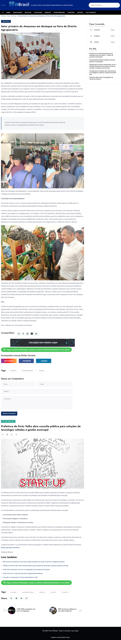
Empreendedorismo (27, 370)
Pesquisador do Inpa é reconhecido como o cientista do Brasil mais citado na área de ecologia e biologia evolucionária (102, 66)
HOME (8, 12)
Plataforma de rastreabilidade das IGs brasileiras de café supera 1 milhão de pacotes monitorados (101, 55)
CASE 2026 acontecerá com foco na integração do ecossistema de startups (26, 569)
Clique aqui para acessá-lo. (10, 547)
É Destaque (13, 592)
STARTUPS (70, 12)
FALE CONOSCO (91, 12)
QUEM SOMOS (17, 12)
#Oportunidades (8, 421)
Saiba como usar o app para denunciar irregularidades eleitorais (23, 573)
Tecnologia (65, 592)
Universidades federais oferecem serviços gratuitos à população (102, 60)
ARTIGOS (80, 12)
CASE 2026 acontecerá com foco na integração (26, 610)
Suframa (41, 370)
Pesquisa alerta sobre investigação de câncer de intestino (101, 78)
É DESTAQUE (38, 12)
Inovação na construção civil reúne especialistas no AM (20, 577)
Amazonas (13, 370)
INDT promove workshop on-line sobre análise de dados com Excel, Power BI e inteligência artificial (33, 562)
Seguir (113, 30)
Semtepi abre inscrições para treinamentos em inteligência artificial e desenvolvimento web (102, 72)
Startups (53, 592)
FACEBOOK (27, 361)
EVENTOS (48, 12)
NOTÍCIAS (28, 12)
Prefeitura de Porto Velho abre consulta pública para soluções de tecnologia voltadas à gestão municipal (35, 565)
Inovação (42, 592)
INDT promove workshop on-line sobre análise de (67, 610)
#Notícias (6, 21)
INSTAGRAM (8, 361)
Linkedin (44, 361)
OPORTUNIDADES (59, 12)
